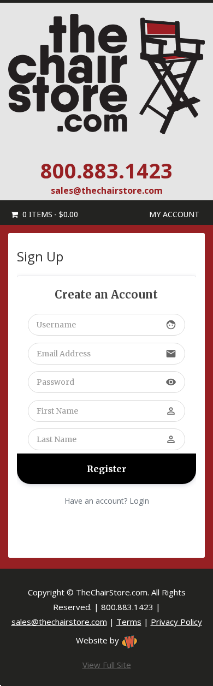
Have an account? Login (106, 501)
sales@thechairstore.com (107, 190)
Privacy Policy (176, 621)
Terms (128, 621)
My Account (174, 214)
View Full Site (106, 664)
